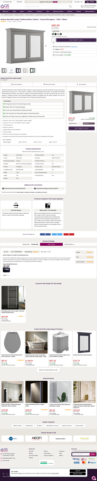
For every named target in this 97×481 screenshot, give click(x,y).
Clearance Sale (8, 1)
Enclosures (39, 11)
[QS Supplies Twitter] (7, 473)
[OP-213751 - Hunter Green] (61, 34)
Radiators (69, 11)
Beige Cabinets (20, 192)
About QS (31, 451)
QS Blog (31, 453)
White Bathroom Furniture (52, 425)
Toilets (14, 11)
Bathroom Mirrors (89, 11)
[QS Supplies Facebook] (3, 473)
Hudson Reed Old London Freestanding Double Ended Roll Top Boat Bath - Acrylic (36, 355)
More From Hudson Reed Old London (48, 370)
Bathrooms (5, 11)
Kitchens (79, 11)
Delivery (46, 451)
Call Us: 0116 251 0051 (90, 5)
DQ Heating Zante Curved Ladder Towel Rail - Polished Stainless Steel (12, 311)
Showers (30, 11)
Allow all (77, 470)
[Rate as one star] (32, 244)
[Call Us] (82, 6)
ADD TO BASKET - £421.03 (76, 40)
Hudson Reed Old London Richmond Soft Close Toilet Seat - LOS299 (11, 355)
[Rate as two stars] (32, 244)
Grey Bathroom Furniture (41, 192)
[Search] (70, 7)
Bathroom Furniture (58, 11)
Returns (61, 455)
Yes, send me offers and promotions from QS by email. (84, 451)
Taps (47, 11)
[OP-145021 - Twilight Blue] (55, 34)
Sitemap (31, 457)
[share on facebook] (45, 234)
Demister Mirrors (79, 425)
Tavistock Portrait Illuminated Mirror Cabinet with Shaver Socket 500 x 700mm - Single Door (84, 406)
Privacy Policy (47, 453)
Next (71, 1)
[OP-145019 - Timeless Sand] (58, 34)
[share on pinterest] (69, 234)
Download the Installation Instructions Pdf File (47, 188)
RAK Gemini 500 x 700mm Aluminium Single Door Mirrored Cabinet (11, 405)
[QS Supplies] (5, 6)
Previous (25, 1)
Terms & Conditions (48, 455)
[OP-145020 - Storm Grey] (53, 34)
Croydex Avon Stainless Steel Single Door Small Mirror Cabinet (60, 405)
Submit (92, 454)
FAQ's (60, 453)
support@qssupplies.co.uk (9, 458)
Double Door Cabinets (29, 192)
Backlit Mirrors (29, 425)
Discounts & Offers (33, 455)
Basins (22, 11)
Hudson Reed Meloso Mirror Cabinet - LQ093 (35, 405)
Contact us (61, 451)
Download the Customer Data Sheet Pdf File (15, 188)
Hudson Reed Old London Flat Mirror (82, 355)
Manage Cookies (77, 473)
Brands (20, 1)
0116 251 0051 (6, 460)
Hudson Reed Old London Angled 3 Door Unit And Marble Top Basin (59, 355)
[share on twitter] (57, 234)
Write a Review (51, 244)
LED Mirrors (39, 425)
